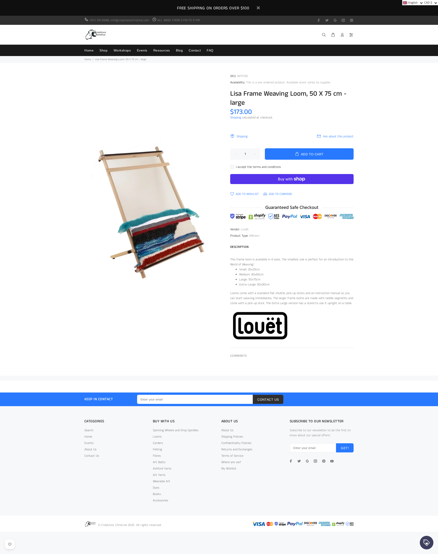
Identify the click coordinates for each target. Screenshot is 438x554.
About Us (90, 449)
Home (87, 59)
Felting (157, 449)
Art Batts (159, 462)
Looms (157, 436)
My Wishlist (228, 468)
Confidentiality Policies (236, 443)
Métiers (254, 235)
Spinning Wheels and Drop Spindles (175, 430)
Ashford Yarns (162, 468)
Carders (158, 443)
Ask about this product (338, 136)
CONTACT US (268, 399)
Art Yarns (159, 475)
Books (157, 494)
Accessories (160, 500)
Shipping (235, 117)
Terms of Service (232, 456)
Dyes (156, 487)
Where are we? (231, 462)
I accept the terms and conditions (258, 167)
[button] (412, 2)
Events (89, 443)
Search (88, 430)
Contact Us (91, 456)
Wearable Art (161, 481)
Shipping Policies (232, 436)
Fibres (157, 456)
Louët (245, 229)
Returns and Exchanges (236, 449)
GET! (345, 448)
